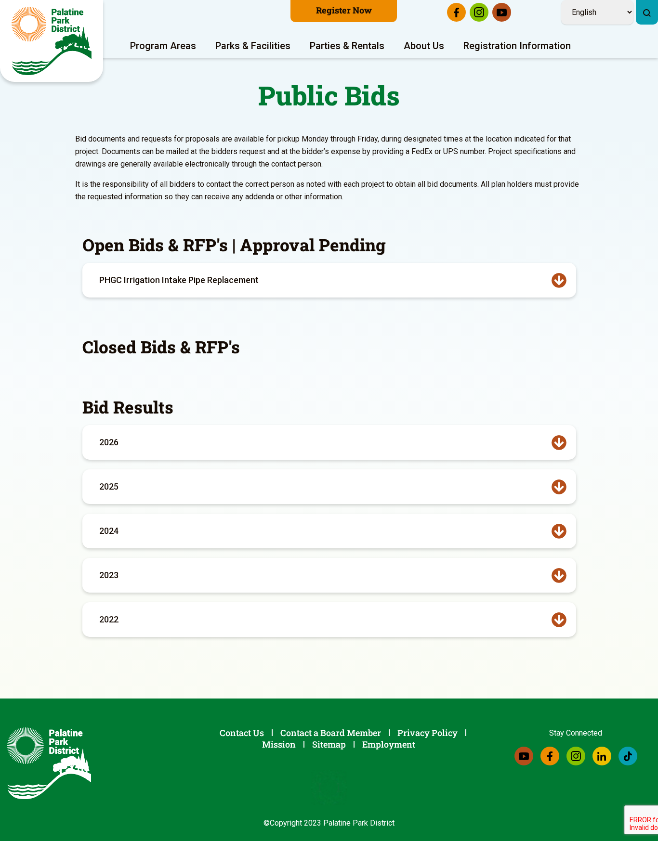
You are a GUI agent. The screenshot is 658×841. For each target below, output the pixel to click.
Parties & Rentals (347, 46)
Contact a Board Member (330, 732)
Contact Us (242, 732)
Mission (279, 744)
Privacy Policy (427, 732)
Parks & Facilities (252, 46)
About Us (424, 46)
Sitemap (329, 744)
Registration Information (517, 46)
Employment (388, 744)
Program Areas (163, 46)
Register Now (344, 10)
